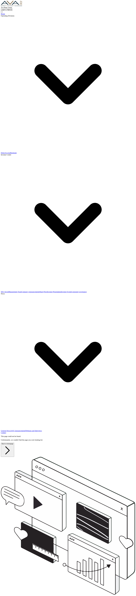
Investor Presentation (54, 292)
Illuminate (13, 153)
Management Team (15, 292)
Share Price (43, 292)
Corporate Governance (79, 292)
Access (7, 153)
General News (6, 431)
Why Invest (5, 292)
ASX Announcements (18, 431)
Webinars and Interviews (33, 431)
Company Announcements (30, 292)
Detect (3, 153)
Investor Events (66, 292)
